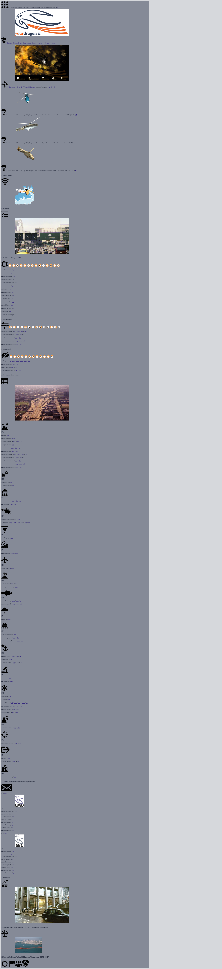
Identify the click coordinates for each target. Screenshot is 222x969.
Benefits (9, 43)
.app (17, 331)
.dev (21, 331)
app (8, 435)
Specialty (40, 43)
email (5, 793)
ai (16, 811)
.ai (13, 270)
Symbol (19, 87)
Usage (53, 43)
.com (21, 361)
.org (25, 331)
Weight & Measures (29, 87)
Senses (34, 43)
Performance (27, 43)
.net (29, 361)
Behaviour (12, 87)
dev (15, 438)
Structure (47, 43)
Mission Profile (17, 43)
